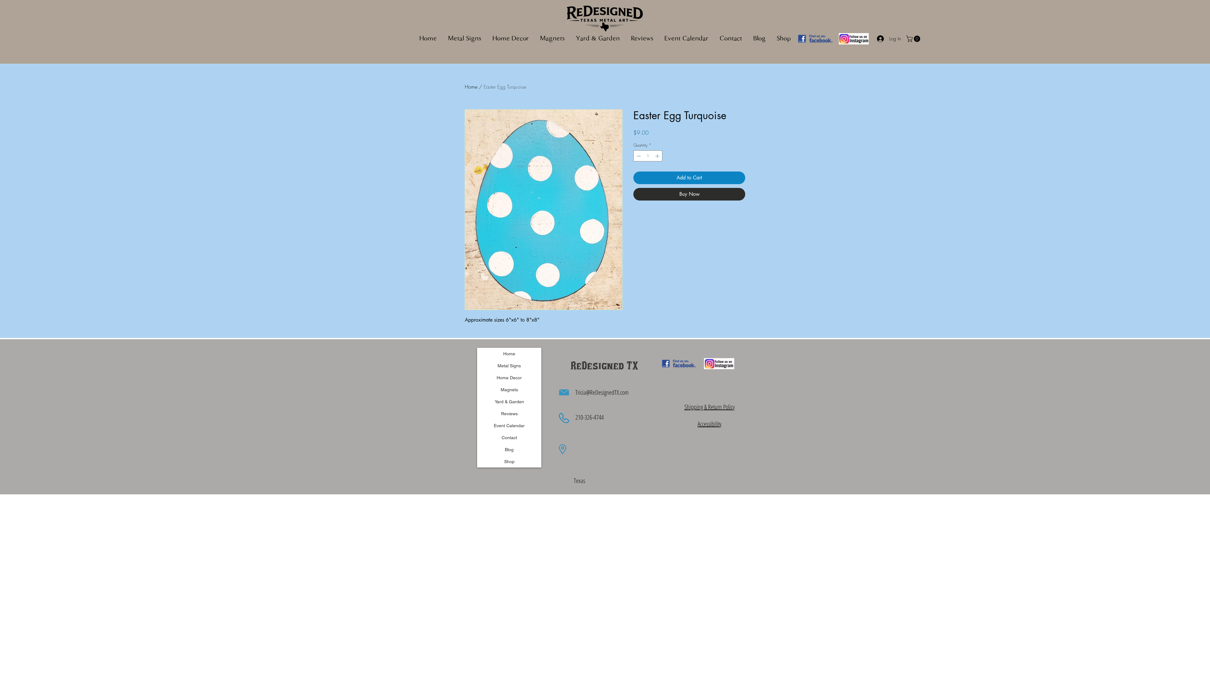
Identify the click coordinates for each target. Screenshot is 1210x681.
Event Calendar (509, 425)
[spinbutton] (648, 156)
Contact (509, 437)
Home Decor (509, 377)
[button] (552, 39)
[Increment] (658, 156)
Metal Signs (509, 365)
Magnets (509, 389)
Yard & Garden (509, 401)
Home (471, 86)
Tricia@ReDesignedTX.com (602, 392)
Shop (509, 461)
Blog (509, 449)
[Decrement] (638, 156)
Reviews (509, 413)
